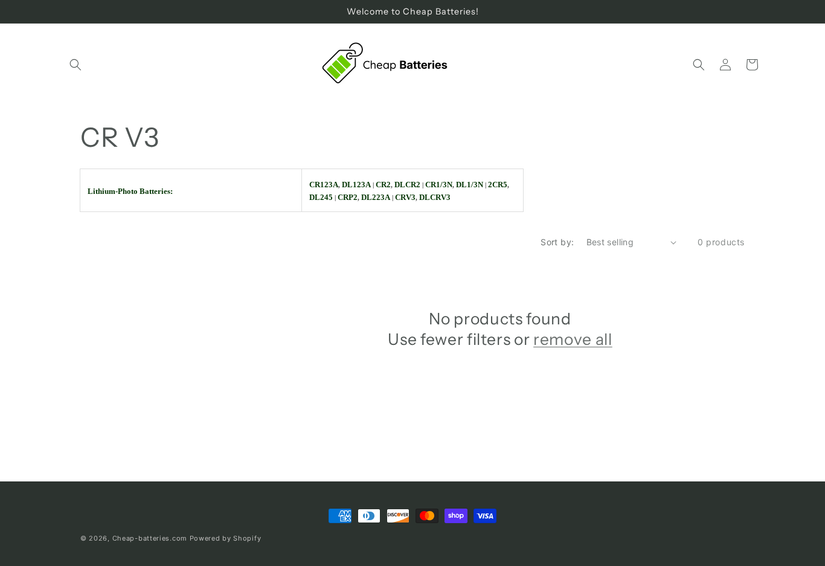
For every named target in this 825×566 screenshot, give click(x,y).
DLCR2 (407, 184)
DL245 (321, 197)
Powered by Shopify (226, 538)
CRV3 (405, 197)
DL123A (356, 184)
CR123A (323, 184)
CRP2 (348, 197)
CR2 (383, 184)
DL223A (375, 197)
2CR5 (497, 184)
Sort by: (557, 242)
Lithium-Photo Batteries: (130, 191)
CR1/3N (438, 184)
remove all (572, 339)
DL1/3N (469, 184)
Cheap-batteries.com (149, 538)
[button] (75, 64)
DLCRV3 (435, 197)
